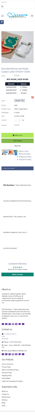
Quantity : (4, 120)
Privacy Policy (6, 367)
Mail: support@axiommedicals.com (15, 350)
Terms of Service (7, 364)
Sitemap (4, 400)
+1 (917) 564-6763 (15, 342)
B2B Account (6, 397)
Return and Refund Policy (10, 370)
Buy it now (17, 146)
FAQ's (4, 405)
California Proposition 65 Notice (12, 381)
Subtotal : (4, 125)
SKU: (3, 116)
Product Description (9, 168)
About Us (5, 391)
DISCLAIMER (6, 378)
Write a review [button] (17, 274)
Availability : (5, 112)
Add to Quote (17, 140)
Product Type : (6, 109)
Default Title (19, 100)
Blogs (4, 403)
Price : (3, 76)
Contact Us (5, 394)
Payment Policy (25, 159)
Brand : (3, 105)
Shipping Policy (25, 157)
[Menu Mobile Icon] (2, 16)
